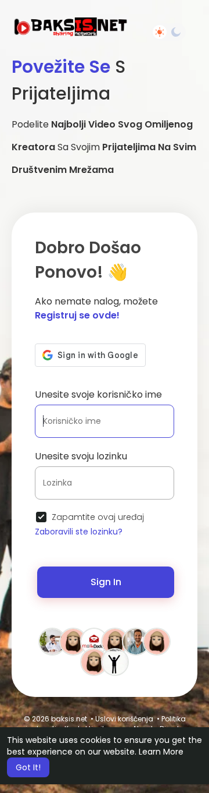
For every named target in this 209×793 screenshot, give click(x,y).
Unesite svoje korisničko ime (98, 394)
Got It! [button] (28, 767)
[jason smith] (136, 641)
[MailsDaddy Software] (94, 641)
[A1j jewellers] (73, 641)
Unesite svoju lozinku (81, 456)
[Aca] (115, 661)
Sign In (106, 582)
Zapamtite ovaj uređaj (98, 517)
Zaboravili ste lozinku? (78, 531)
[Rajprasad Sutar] (115, 641)
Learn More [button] (161, 751)
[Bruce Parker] (52, 641)
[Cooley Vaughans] (157, 641)
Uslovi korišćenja (124, 719)
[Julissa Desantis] (94, 661)
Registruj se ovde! (77, 315)
